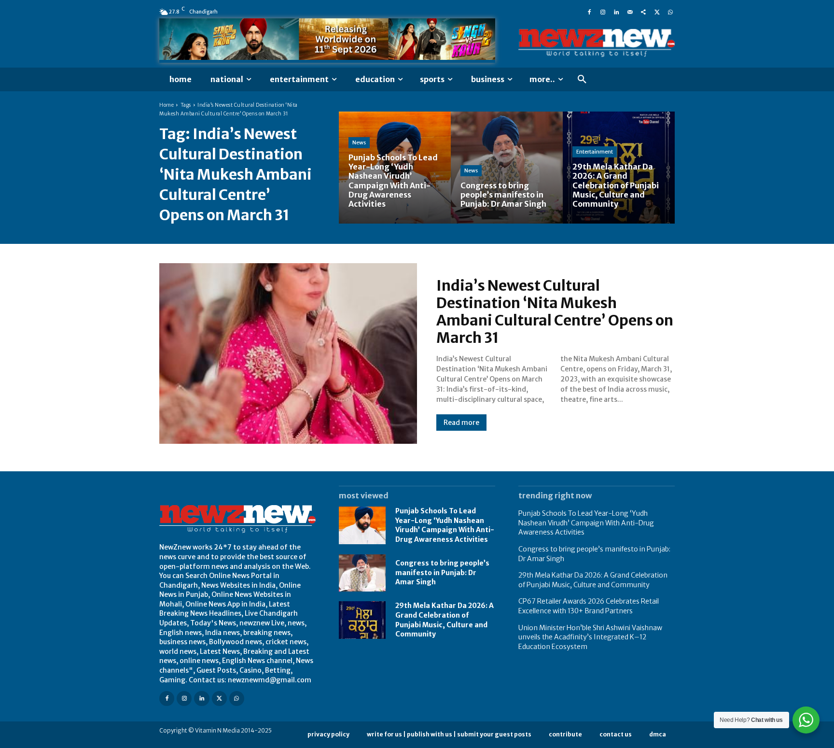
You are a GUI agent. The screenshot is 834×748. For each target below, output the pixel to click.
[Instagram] (602, 11)
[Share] (643, 11)
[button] (582, 79)
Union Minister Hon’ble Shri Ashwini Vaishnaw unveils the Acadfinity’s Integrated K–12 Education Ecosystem (590, 637)
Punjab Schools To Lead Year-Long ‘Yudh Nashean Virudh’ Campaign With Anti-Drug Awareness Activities (444, 525)
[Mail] (630, 11)
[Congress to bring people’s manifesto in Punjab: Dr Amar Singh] (507, 168)
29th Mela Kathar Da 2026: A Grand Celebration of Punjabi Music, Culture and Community (592, 580)
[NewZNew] (596, 43)
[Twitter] (657, 11)
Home (166, 105)
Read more (461, 422)
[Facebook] (589, 11)
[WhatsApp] (670, 11)
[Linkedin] (616, 11)
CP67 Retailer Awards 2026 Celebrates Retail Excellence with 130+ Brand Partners (588, 606)
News (359, 142)
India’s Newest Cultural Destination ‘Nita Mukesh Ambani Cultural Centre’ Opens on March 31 (554, 311)
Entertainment (594, 151)
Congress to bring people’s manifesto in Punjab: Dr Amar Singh (442, 572)
